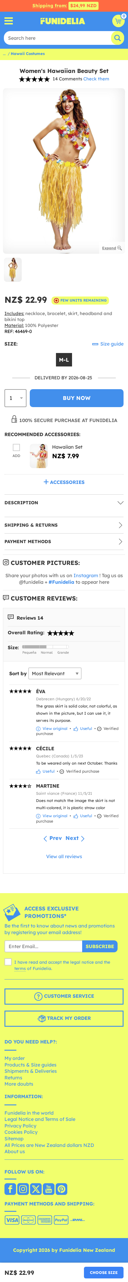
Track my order (68, 1018)
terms (20, 968)
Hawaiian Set (67, 447)
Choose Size (104, 1272)
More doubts (18, 1084)
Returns (13, 1078)
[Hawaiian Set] (39, 456)
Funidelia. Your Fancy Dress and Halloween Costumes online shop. (62, 21)
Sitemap (14, 1139)
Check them (96, 79)
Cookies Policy (21, 1132)
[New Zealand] (10, 1189)
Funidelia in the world (29, 1113)
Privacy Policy (20, 1126)
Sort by (18, 673)
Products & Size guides (30, 1065)
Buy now (76, 398)
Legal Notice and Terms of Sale (39, 1119)
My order (14, 1058)
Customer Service (68, 996)
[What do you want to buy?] (8, 21)
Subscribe (100, 946)
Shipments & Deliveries (30, 1071)
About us (14, 1151)
